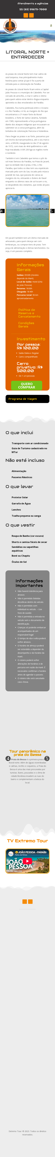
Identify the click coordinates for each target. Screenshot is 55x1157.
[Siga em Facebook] (26, 15)
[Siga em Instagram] (31, 15)
